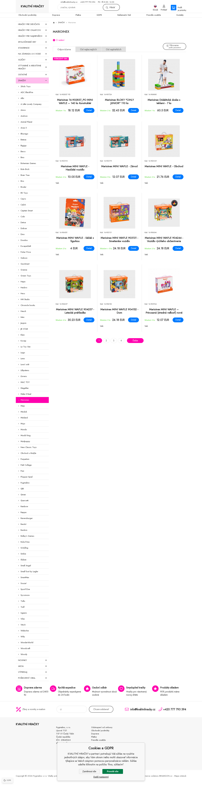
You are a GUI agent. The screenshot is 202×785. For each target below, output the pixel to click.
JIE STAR (24, 328)
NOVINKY (22, 660)
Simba (23, 553)
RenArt (23, 524)
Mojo (23, 423)
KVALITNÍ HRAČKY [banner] (32, 6)
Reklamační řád (124, 15)
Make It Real (26, 394)
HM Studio (25, 299)
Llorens (24, 376)
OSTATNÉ (22, 74)
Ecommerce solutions (149, 775)
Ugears (24, 612)
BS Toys (24, 192)
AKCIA (21, 666)
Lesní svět (25, 364)
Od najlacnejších (88, 49)
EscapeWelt (26, 246)
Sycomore (25, 595)
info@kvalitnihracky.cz (69, 2)
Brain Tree (25, 175)
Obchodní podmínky (27, 15)
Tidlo (23, 601)
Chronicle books (28, 305)
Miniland (24, 417)
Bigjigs (24, 145)
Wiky (23, 636)
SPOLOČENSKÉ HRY (27, 41)
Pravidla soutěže (153, 15)
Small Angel (26, 565)
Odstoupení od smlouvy (101, 727)
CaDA (23, 204)
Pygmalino (25, 482)
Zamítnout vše (89, 771)
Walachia (25, 630)
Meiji (23, 405)
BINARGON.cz (165, 775)
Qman (23, 494)
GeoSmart (25, 263)
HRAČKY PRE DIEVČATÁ (29, 24)
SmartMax (25, 577)
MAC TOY (25, 382)
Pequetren (25, 459)
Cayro (23, 198)
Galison (24, 257)
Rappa (23, 512)
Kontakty (180, 15)
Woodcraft (25, 648)
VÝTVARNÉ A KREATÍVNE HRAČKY (29, 67)
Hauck (23, 311)
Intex (22, 317)
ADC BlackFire (27, 92)
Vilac (23, 618)
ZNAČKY (22, 80)
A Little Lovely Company (31, 104)
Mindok (24, 411)
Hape (23, 281)
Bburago (24, 133)
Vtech (23, 624)
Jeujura (23, 323)
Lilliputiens (25, 370)
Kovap (23, 340)
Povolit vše (112, 771)
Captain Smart (27, 210)
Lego (23, 352)
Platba (78, 15)
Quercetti (24, 500)
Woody (24, 654)
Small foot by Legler (29, 571)
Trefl (22, 606)
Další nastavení (101, 777)
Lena (23, 358)
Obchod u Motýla (28, 453)
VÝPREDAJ (22, 672)
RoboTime (25, 541)
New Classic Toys (29, 447)
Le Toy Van (26, 346)
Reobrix (24, 530)
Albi (22, 98)
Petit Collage (26, 465)
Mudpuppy (25, 441)
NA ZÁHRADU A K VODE (29, 53)
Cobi (23, 216)
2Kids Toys (26, 86)
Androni (24, 115)
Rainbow (24, 506)
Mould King (26, 435)
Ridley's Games (27, 536)
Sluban (23, 559)
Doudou (24, 240)
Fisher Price (26, 252)
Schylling (24, 547)
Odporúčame (64, 49)
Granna (24, 269)
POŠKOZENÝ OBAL (26, 677)
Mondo (24, 429)
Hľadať (112, 7)
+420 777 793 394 (87, 2)
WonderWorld (27, 642)
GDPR (99, 15)
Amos (23, 110)
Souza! (24, 583)
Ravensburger (27, 518)
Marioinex (25, 399)
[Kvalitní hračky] (54, 22)
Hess (23, 293)
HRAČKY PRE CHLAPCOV (29, 30)
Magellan (25, 388)
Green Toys (26, 275)
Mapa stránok (180, 775)
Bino (22, 157)
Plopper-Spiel (27, 476)
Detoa (23, 222)
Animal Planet (26, 121)
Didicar (24, 228)
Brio (22, 181)
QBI (22, 488)
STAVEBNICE (24, 47)
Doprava (56, 15)
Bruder (23, 186)
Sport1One (25, 589)
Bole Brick (25, 169)
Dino (23, 234)
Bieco (23, 151)
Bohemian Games (28, 163)
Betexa (23, 139)
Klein (23, 334)
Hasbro (24, 287)
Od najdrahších (113, 49)
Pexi (22, 470)
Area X (24, 127)
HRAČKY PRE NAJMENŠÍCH (30, 36)
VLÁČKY (21, 59)
